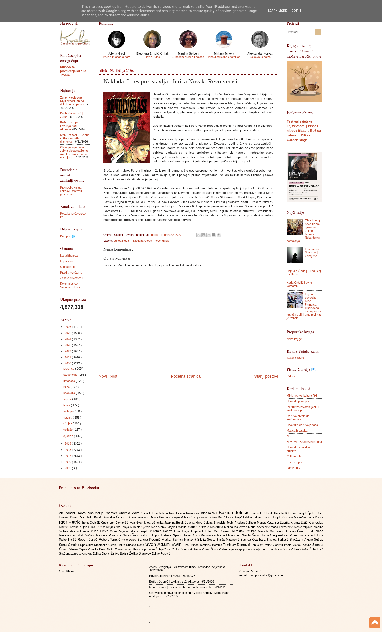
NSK (290, 436)
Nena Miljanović (229, 535)
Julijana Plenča (256, 522)
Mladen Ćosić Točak (300, 531)
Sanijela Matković (185, 539)
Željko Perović (161, 553)
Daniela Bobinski (285, 513)
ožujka (68, 423)
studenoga (70, 374)
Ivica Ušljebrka (154, 522)
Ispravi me (293, 467)
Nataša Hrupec (150, 535)
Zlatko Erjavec (116, 549)
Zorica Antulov (191, 549)
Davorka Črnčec (114, 517)
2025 (68, 333)
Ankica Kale (167, 513)
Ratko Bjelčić (68, 539)
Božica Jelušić (235, 512)
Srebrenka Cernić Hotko (110, 545)
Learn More (277, 11)
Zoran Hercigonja (136, 549)
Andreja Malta (130, 513)
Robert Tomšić (110, 539)
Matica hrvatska (297, 430)
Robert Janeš (88, 539)
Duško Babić (217, 517)
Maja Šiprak (159, 527)
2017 (68, 455)
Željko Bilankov (140, 553)
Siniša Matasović (229, 539)
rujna (67, 387)
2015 (68, 468)
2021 (68, 357)
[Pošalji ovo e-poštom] (198, 235)
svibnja (68, 411)
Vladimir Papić (282, 545)
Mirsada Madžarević (272, 531)
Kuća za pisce (296, 462)
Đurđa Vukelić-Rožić (296, 549)
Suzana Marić (135, 545)
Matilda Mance (80, 531)
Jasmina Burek (174, 522)
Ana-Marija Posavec (103, 513)
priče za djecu (272, 549)
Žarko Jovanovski (82, 553)
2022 (68, 351)
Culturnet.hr (294, 456)
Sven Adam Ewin (164, 544)
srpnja (67, 399)
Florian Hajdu (272, 517)
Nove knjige (294, 339)
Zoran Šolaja (156, 549)
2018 (68, 449)
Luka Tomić (97, 527)
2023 (68, 345)
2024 (68, 339)
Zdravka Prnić (97, 549)
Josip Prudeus (236, 522)
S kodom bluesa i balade (188, 56)
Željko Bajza (120, 553)
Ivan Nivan (136, 522)
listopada (69, 381)
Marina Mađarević (236, 527)
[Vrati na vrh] (374, 623)
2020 (68, 363)
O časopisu (67, 266)
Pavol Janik (315, 535)
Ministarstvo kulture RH (302, 395)
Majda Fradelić (177, 527)
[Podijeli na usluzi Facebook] (214, 235)
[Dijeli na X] (208, 235)
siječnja (68, 436)
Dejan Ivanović (138, 517)
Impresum (66, 261)
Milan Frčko (100, 531)
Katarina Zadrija (278, 522)
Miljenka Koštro (161, 531)
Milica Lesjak (140, 531)
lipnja (67, 405)
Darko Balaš (94, 517)
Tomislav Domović (237, 545)
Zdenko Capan (78, 549)
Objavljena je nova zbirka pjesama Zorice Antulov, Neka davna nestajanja (74, 152)
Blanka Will (210, 513)
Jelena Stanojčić (215, 522)
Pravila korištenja (71, 272)
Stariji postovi (266, 376)
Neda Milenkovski (205, 535)
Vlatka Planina (302, 545)
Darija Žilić (78, 517)
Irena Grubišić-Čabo (95, 522)
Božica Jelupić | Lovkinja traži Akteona (70, 126)
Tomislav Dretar (262, 545)
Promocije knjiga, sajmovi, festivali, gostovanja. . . (71, 191)
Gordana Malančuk (294, 517)
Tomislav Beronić (211, 545)
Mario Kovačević (259, 527)
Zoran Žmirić (172, 549)
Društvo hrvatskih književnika (298, 417)
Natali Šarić (131, 535)
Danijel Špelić (307, 513)
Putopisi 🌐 (67, 236)
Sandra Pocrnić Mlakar (155, 539)
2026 (68, 326)
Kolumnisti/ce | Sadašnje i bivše (70, 285)
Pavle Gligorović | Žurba (164, 575)
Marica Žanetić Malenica (205, 527)
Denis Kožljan (160, 517)
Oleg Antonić (280, 535)
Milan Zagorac (120, 531)
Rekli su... (293, 376)
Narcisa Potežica (109, 535)
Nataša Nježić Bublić (177, 535)
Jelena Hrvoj (194, 522)
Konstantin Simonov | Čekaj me (312, 252)
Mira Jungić (182, 531)
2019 (68, 443)
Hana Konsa (315, 517)
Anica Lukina (150, 513)
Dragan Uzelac (201, 517)
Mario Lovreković (282, 527)
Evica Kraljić (234, 517)
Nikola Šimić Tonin (256, 535)
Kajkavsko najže (260, 56)
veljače (68, 429)
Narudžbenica (69, 255)
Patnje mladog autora (116, 56)
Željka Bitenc (102, 553)
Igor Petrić (70, 521)
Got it (296, 11)
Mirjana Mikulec (202, 531)
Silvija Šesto (207, 539)
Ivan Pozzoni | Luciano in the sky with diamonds (74, 138)
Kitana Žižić (299, 522)
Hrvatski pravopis (298, 401)
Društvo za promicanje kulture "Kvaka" (73, 71)
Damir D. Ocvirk (262, 513)
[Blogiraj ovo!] (203, 235)
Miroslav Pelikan (245, 531)
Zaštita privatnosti (71, 278)
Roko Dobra (129, 539)
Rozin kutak (152, 56)
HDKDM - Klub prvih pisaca (304, 441)
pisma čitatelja (252, 549)
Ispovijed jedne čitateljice (224, 56)
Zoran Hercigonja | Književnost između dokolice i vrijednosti (73, 101)
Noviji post (108, 376)
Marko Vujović (304, 527)
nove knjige (162, 240)
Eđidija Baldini (252, 517)
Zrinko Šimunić (212, 549)
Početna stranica (186, 376)
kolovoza (69, 393)
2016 (68, 462)
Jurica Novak (122, 240)
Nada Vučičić (87, 535)
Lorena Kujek (79, 527)
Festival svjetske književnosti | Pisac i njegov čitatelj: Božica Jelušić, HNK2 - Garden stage (304, 130)
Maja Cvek (114, 527)
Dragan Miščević (182, 517)
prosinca (69, 368)
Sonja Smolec (69, 545)
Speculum (87, 545)
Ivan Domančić (119, 522)
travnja (68, 417)
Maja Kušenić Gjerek (137, 527)
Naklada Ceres (143, 240)
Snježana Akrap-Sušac (306, 539)
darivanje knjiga (232, 549)
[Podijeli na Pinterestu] (219, 235)
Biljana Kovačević (188, 513)
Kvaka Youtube (295, 358)
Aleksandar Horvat (73, 513)
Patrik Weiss (299, 535)
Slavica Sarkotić (278, 539)
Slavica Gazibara (253, 539)
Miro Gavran (223, 531)
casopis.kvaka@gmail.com (266, 575)
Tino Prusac (191, 545)
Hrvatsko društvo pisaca (302, 425)
